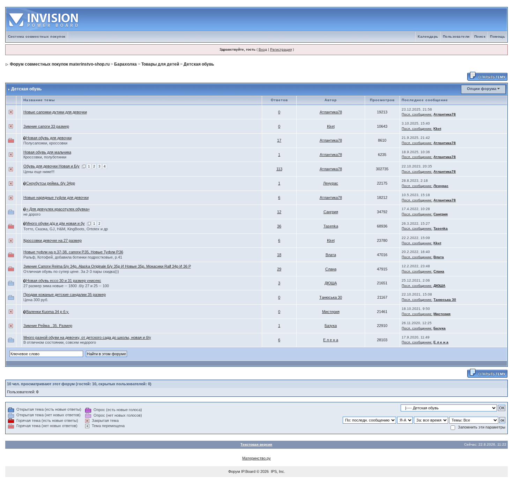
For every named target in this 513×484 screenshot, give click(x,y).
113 (279, 169)
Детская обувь (199, 64)
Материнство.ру (256, 458)
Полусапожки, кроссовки (45, 143)
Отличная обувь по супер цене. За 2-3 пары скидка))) (71, 271)
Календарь (428, 36)
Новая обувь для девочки (49, 138)
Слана (330, 269)
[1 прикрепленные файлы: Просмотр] (24, 183)
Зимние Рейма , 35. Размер (47, 325)
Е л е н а (330, 340)
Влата (331, 255)
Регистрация (281, 49)
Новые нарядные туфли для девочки (56, 197)
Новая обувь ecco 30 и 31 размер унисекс (63, 280)
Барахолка (125, 64)
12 (279, 212)
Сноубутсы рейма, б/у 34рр (50, 183)
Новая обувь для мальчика (47, 152)
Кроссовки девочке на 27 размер (52, 240)
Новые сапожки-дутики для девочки (55, 112)
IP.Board (248, 471)
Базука (331, 325)
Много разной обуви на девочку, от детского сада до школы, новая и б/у (87, 337)
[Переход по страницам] (84, 166)
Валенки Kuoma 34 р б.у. (47, 312)
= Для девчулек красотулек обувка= (58, 209)
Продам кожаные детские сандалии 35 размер (64, 294)
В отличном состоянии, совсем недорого (59, 342)
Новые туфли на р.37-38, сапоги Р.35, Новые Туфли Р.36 (73, 252)
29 (279, 269)
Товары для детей (160, 64)
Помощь (497, 36)
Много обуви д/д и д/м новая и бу (55, 223)
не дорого (31, 214)
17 (279, 140)
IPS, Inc (277, 471)
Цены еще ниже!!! (38, 172)
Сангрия (331, 212)
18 (279, 255)
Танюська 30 (330, 297)
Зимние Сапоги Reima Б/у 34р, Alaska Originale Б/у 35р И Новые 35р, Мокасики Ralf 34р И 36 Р (107, 266)
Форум (234, 471)
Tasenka (331, 226)
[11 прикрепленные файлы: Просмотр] (24, 138)
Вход (263, 49)
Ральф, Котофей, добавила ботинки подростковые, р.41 (72, 257)
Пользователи (456, 36)
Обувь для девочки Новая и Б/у (51, 166)
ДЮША (331, 283)
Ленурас (330, 183)
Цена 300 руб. (35, 300)
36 (279, 226)
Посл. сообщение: (417, 114)
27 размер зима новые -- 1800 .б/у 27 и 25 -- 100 (66, 286)
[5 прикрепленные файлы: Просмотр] (24, 280)
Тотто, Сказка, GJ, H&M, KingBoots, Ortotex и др (65, 229)
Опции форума (481, 89)
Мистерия (331, 312)
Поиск (480, 36)
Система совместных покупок (37, 36)
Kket (331, 126)
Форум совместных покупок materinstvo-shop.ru (60, 64)
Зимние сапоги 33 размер (46, 126)
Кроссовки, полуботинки (44, 157)
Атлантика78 (331, 112)
